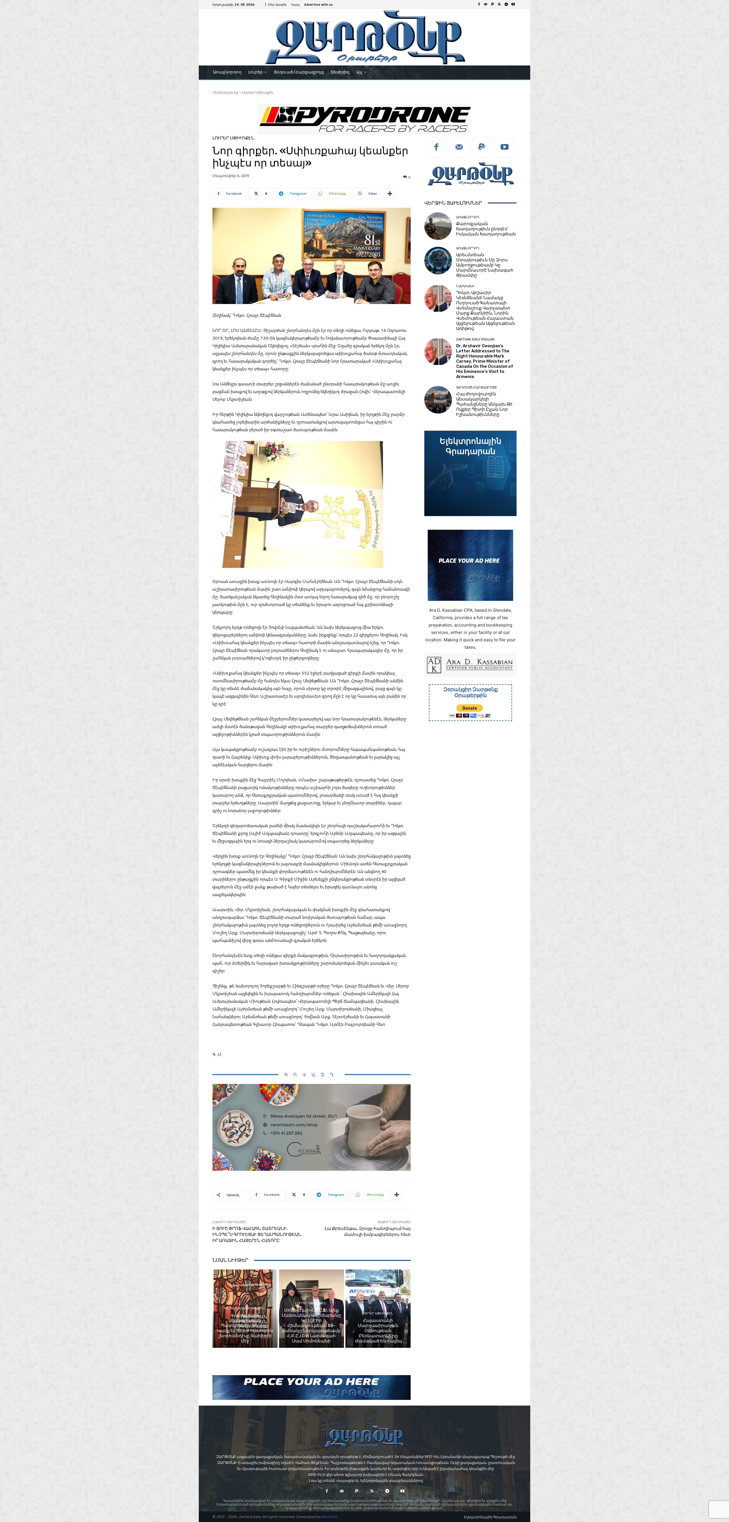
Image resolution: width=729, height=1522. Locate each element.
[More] (390, 193)
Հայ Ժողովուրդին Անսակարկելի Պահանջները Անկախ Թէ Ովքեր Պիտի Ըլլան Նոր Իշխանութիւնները (484, 404)
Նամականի (465, 286)
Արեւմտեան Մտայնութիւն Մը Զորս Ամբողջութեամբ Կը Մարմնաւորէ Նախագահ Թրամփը (484, 265)
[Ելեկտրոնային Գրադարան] (470, 473)
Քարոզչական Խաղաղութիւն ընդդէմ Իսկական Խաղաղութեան (486, 229)
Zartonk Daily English (475, 339)
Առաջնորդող (467, 217)
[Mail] (485, 4)
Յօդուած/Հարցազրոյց (476, 387)
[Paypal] (492, 4)
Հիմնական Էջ (225, 92)
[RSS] (499, 4)
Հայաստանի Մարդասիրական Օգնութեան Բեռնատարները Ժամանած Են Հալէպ (378, 1331)
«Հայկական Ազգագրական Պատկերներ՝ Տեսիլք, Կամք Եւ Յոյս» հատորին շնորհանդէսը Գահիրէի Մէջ (245, 1328)
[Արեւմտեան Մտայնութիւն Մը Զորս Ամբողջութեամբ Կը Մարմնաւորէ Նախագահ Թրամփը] (438, 260)
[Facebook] (479, 4)
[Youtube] (513, 4)
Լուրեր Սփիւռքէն (257, 92)
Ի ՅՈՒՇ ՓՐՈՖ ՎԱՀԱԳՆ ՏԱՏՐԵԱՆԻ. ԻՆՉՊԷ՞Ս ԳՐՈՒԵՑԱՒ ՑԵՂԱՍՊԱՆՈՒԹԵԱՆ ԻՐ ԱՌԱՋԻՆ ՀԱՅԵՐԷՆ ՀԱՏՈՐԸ (256, 1234)
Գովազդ (311, 1074)
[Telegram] (506, 4)
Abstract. (330, 1517)
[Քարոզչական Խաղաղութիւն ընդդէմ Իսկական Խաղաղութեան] (438, 226)
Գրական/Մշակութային (244, 1308)
